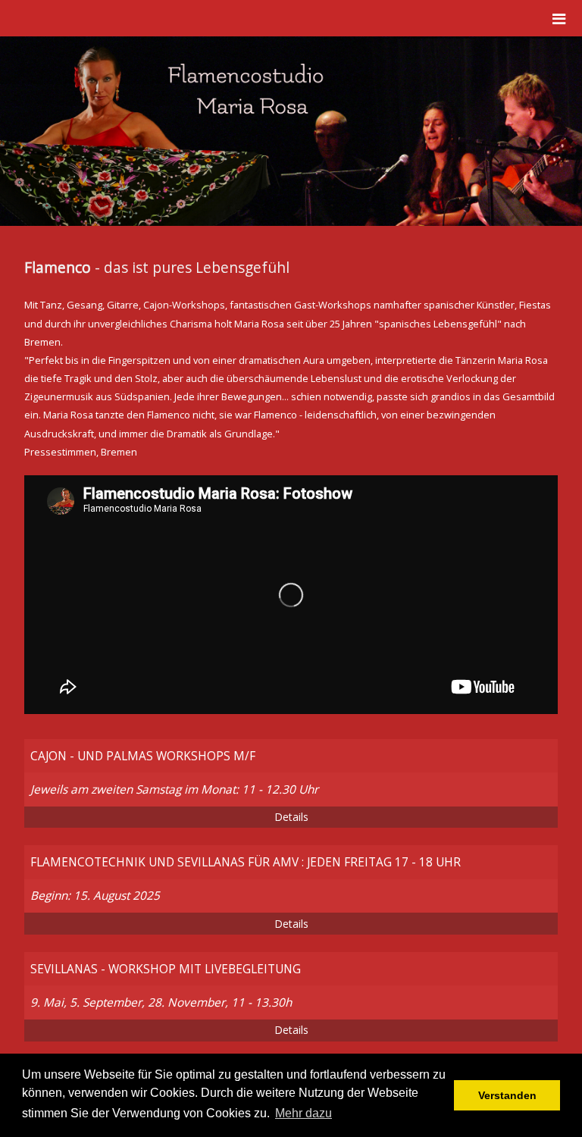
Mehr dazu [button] (303, 1113)
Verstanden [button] (507, 1095)
